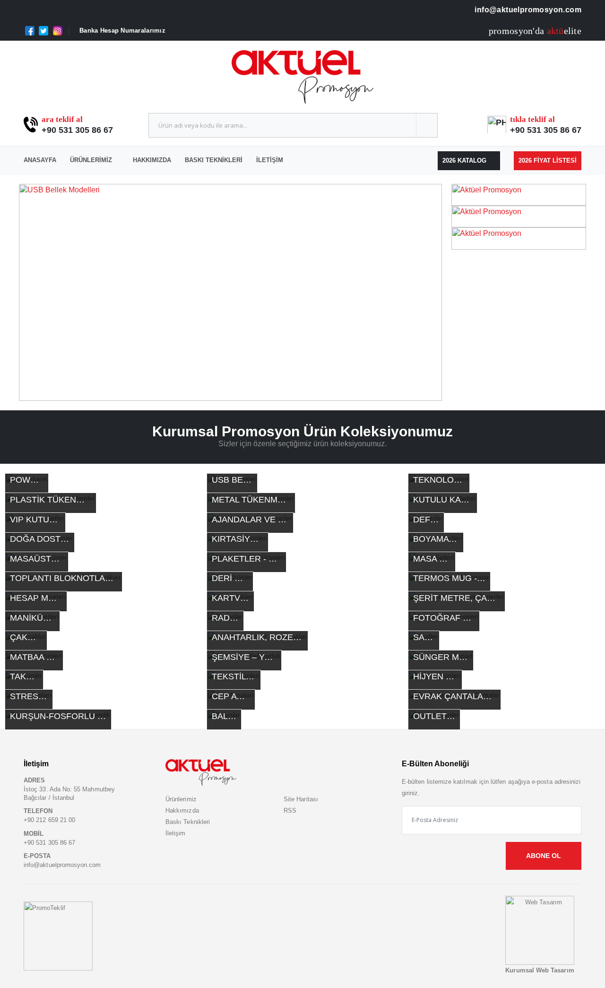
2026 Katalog (465, 160)
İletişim (269, 160)
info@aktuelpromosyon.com (527, 10)
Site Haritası (301, 799)
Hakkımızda (152, 160)
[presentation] (31, 293)
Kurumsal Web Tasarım (539, 970)
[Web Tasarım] (539, 930)
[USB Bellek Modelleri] (230, 292)
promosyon (511, 31)
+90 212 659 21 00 (49, 819)
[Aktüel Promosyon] (518, 194)
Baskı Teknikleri (213, 160)
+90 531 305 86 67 (77, 130)
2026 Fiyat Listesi (548, 160)
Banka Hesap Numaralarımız (122, 30)
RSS (290, 810)
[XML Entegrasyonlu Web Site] (58, 935)
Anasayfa (40, 160)
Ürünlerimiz (91, 160)
